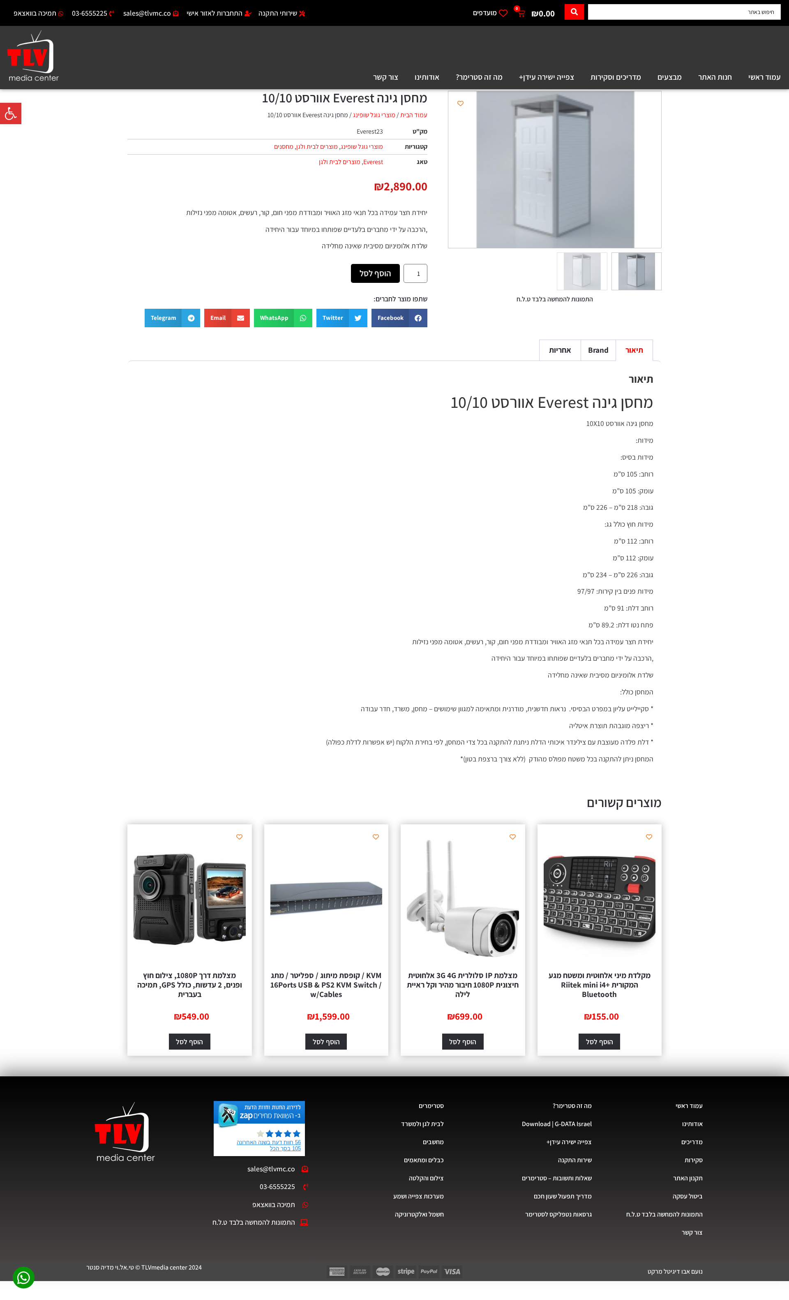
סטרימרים (431, 1105)
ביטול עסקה (688, 1196)
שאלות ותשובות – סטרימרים (557, 1178)
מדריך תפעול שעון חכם (563, 1196)
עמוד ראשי (764, 77)
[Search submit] (574, 12)
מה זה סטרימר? (479, 77)
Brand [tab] (598, 350)
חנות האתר (715, 77)
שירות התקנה (575, 1160)
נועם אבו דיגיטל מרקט (675, 1271)
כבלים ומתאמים (424, 1160)
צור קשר (385, 77)
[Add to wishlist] (460, 103)
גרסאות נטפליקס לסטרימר (558, 1214)
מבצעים (670, 77)
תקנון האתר (688, 1178)
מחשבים (433, 1142)
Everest (373, 161)
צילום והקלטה (426, 1178)
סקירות (694, 1160)
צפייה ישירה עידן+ (546, 77)
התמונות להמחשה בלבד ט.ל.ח (664, 1214)
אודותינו (427, 77)
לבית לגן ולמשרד (422, 1124)
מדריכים (692, 1142)
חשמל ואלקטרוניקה (419, 1214)
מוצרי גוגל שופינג (374, 115)
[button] (10, 113)
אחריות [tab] (560, 350)
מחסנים (283, 146)
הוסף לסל (375, 273)
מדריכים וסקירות (616, 77)
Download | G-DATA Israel (557, 1124)
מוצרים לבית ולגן (317, 146)
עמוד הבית (413, 115)
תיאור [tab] (634, 350)
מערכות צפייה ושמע (418, 1196)
